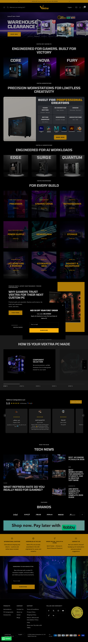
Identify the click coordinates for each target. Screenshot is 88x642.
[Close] (62, 305)
